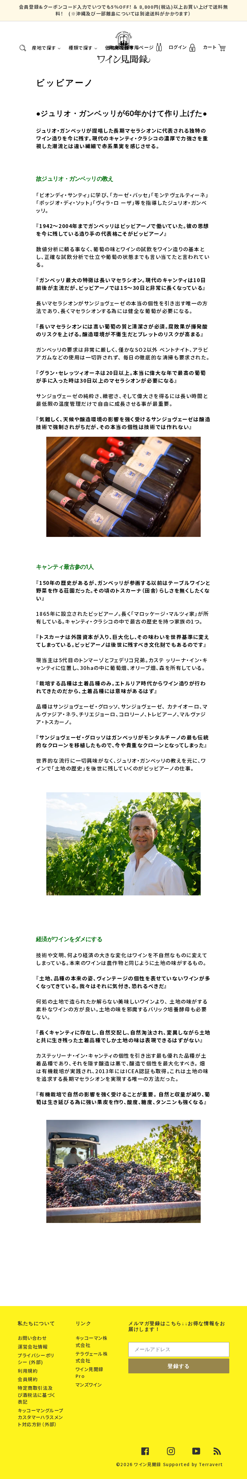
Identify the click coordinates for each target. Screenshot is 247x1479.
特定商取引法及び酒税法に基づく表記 (36, 1394)
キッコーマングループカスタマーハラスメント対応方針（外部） (41, 1417)
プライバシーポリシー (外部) (36, 1359)
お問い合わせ (33, 1337)
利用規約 (28, 1370)
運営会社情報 (33, 1346)
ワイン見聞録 (147, 1464)
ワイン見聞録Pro (90, 1372)
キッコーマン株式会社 (92, 1341)
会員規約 (28, 1379)
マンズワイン (90, 1384)
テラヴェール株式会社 (92, 1357)
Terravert (211, 1464)
